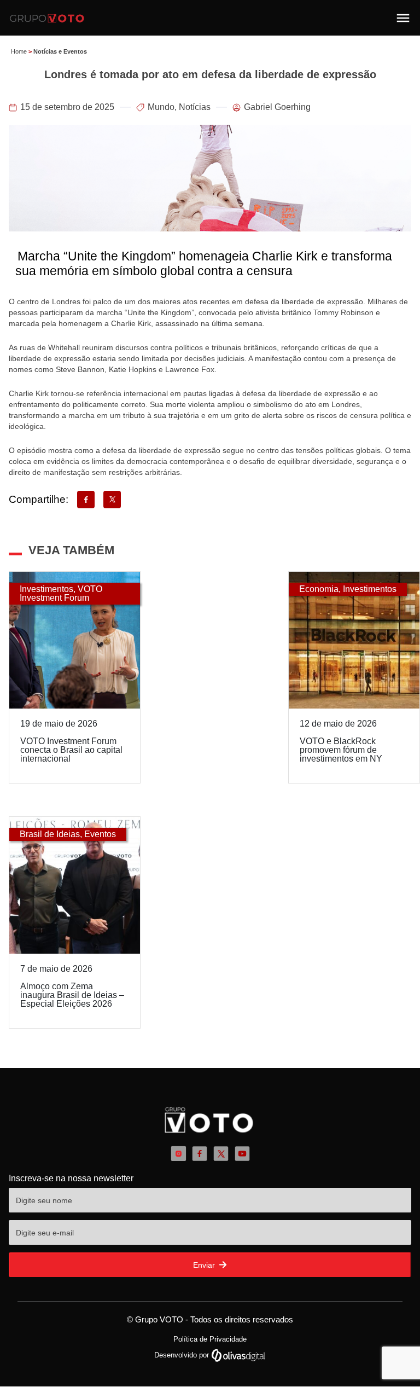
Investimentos (46, 589)
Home (19, 51)
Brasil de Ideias (50, 834)
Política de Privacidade (210, 1339)
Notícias (195, 107)
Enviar (205, 1265)
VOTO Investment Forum (61, 593)
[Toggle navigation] (403, 18)
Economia (319, 589)
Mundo (161, 107)
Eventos (100, 834)
